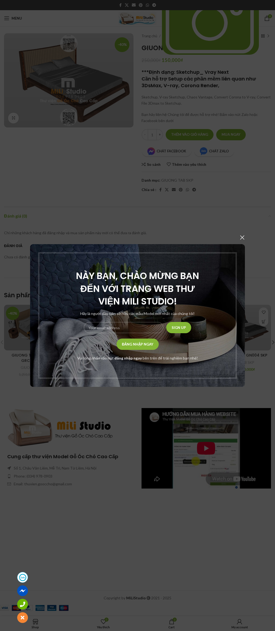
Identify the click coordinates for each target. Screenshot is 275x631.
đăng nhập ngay (128, 358)
